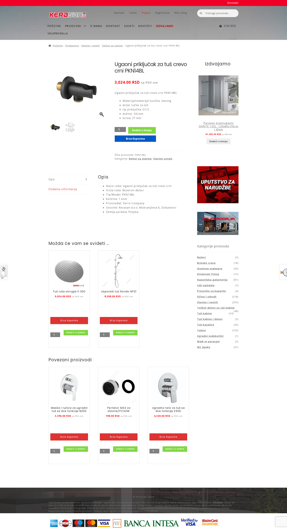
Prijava (146, 12)
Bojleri (201, 257)
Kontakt (233, 3)
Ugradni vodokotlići (210, 336)
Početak (54, 26)
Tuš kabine (204, 313)
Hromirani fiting (208, 274)
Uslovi (133, 12)
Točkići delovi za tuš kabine (216, 307)
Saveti (129, 26)
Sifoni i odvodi (206, 296)
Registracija (162, 12)
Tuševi (201, 330)
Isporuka (119, 12)
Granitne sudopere (209, 268)
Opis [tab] (51, 179)
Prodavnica (72, 45)
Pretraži (201, 13)
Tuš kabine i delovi (210, 319)
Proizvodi (73, 26)
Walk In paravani (208, 341)
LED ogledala (206, 285)
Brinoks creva (206, 262)
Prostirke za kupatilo (211, 291)
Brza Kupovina (135, 138)
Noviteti (145, 26)
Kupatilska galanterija (212, 279)
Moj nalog (180, 12)
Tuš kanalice (205, 324)
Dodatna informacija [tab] (62, 189)
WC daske (203, 347)
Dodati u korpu (142, 130)
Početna (58, 45)
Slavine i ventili (90, 45)
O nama (96, 26)
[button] (102, 92)
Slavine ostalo (162, 158)
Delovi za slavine (112, 45)
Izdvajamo (165, 26)
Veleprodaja (58, 33)
